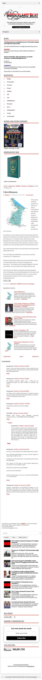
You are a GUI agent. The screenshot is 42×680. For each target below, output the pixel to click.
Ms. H (8, 107)
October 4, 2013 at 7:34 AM (21, 378)
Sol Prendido (10, 116)
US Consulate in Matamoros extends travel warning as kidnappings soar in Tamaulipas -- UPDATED (24, 305)
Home (5, 186)
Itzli (8, 94)
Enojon (9, 88)
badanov (7, 195)
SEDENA (18, 186)
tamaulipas (31, 186)
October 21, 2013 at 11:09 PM (22, 485)
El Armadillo (10, 82)
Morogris (9, 104)
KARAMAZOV (11, 100)
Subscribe (21, 638)
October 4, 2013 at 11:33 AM (22, 403)
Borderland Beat (20, 677)
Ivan (8, 97)
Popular (6, 537)
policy (8, 71)
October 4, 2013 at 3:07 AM (21, 366)
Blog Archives (23, 537)
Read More (24, 299)
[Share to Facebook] (10, 281)
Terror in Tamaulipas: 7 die (21, 330)
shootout (24, 186)
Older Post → (36, 356)
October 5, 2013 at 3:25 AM (26, 425)
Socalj (9, 113)
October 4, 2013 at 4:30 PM (20, 413)
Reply (8, 373)
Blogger (34, 677)
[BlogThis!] (6, 281)
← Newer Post (6, 356)
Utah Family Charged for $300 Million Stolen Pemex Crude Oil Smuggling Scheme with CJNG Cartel (24, 562)
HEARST (9, 91)
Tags (13, 537)
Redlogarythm (11, 110)
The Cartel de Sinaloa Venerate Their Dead (23, 602)
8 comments (29, 195)
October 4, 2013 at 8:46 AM (21, 391)
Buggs (9, 79)
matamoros (11, 186)
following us (30, 666)
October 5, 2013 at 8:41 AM (21, 449)
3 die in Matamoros (10, 192)
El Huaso (9, 85)
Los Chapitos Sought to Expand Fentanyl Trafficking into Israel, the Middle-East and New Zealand (24, 573)
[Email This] (4, 281)
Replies (10, 422)
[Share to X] (8, 281)
